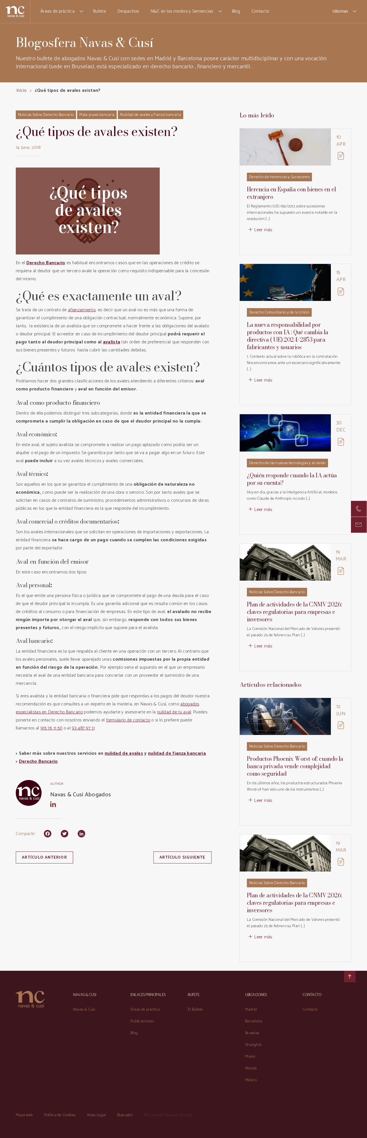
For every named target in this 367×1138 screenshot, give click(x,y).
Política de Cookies (59, 1115)
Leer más (263, 230)
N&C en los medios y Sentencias (182, 11)
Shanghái (253, 1045)
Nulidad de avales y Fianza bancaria (150, 115)
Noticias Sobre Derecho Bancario (46, 115)
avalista (111, 342)
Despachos (128, 11)
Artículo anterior (44, 857)
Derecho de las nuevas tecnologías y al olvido (287, 463)
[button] (81, 11)
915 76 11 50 (51, 728)
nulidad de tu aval (174, 712)
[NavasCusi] (15, 11)
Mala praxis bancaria (96, 115)
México (251, 1080)
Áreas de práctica (57, 11)
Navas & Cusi (84, 1009)
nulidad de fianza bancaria (177, 753)
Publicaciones (142, 1021)
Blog (236, 11)
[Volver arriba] (350, 976)
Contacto (260, 11)
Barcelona (253, 1021)
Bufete (99, 11)
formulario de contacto (128, 720)
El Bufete (195, 1009)
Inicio (21, 90)
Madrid (251, 1009)
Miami (250, 1056)
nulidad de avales (124, 753)
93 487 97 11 (83, 728)
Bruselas (252, 1033)
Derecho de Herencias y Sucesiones (279, 177)
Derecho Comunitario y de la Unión (279, 312)
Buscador (125, 1115)
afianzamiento (81, 310)
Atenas (251, 1068)
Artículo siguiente (182, 857)
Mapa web (24, 1115)
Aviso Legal (96, 1115)
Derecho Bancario (38, 761)
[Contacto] (359, 509)
